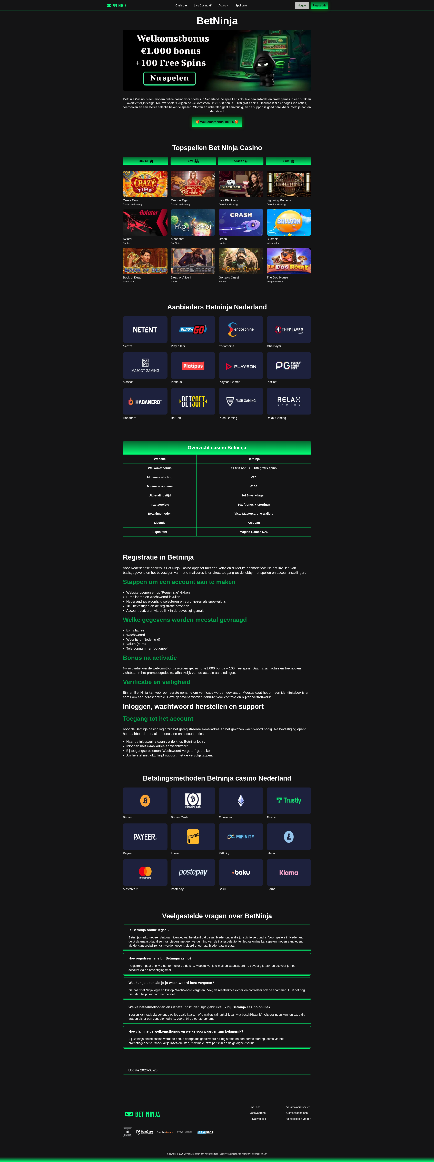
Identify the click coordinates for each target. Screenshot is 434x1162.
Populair (142, 160)
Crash (238, 160)
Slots (286, 160)
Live (190, 160)
